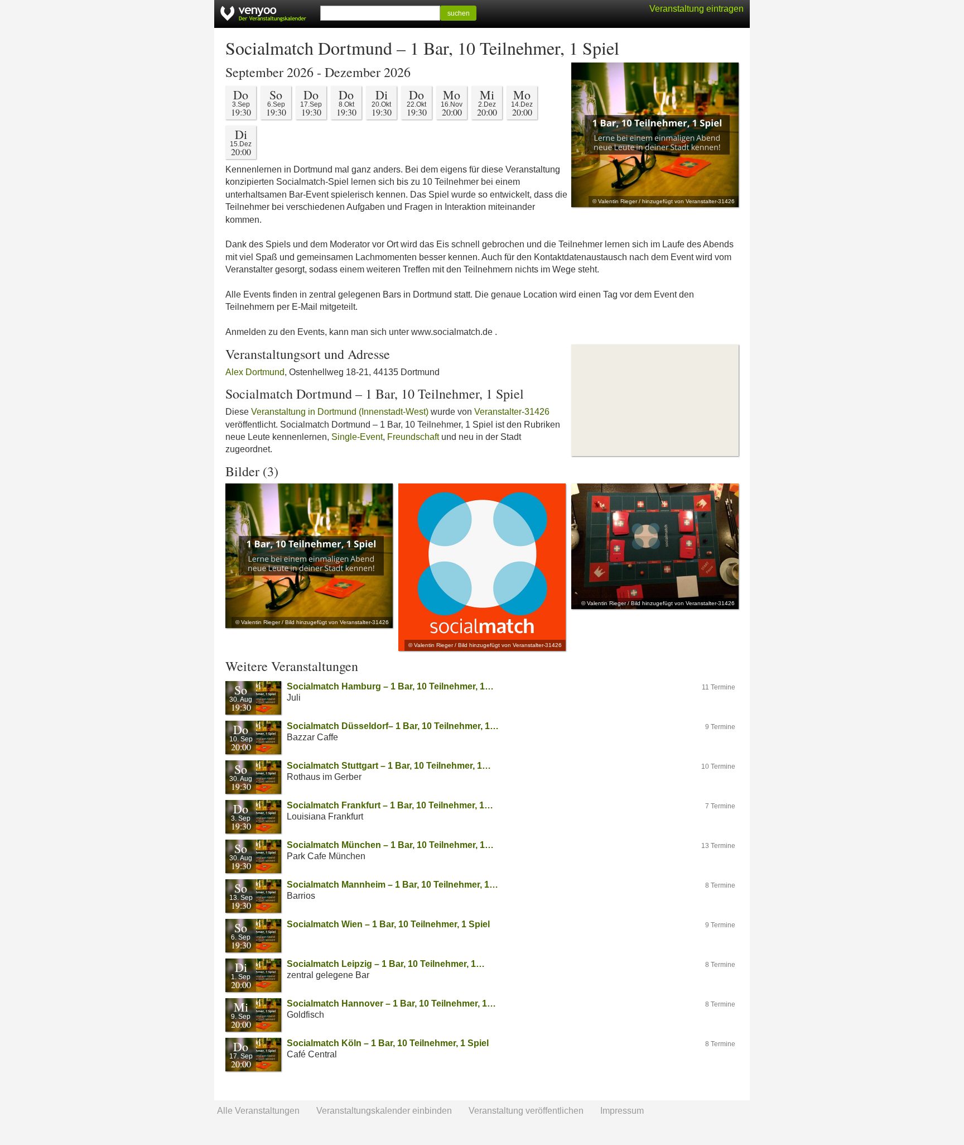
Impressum (622, 1110)
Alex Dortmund (255, 372)
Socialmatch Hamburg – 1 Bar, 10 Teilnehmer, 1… (390, 686)
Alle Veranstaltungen (258, 1110)
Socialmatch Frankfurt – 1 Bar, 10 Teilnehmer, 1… (390, 805)
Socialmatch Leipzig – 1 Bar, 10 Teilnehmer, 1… (386, 964)
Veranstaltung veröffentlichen (526, 1110)
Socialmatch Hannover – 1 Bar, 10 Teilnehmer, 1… (391, 1003)
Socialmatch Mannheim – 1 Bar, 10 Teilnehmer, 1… (392, 884)
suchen (458, 13)
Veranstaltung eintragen (696, 8)
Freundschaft (413, 437)
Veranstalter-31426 (512, 411)
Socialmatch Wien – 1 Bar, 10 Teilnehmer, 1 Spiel (388, 924)
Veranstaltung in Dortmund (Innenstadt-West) (339, 411)
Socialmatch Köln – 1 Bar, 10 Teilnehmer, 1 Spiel (388, 1043)
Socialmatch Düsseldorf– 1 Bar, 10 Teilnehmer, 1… (393, 726)
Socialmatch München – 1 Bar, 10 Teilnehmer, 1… (390, 845)
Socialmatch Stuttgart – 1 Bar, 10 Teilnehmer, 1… (389, 765)
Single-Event (357, 437)
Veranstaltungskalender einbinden (384, 1110)
